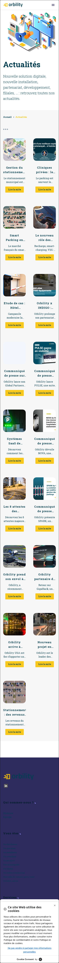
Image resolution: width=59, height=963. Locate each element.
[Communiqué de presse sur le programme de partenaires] (14, 353)
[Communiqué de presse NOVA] (44, 421)
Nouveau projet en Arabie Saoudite (45, 644)
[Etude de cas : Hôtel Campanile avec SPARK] (14, 285)
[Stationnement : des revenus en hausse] (14, 692)
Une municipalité (11, 864)
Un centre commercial (14, 872)
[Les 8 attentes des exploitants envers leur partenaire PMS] (14, 488)
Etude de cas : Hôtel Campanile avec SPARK (14, 305)
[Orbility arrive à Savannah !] (14, 624)
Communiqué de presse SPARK (44, 509)
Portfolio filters (5, 129)
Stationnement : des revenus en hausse (14, 712)
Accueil (7, 117)
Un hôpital (8, 868)
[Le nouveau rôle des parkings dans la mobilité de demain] (44, 217)
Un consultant (9, 856)
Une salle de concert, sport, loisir (18, 876)
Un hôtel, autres (10, 881)
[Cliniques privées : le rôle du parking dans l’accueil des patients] (44, 149)
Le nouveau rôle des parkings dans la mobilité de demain (44, 237)
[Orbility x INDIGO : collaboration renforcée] (44, 285)
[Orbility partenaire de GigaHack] (44, 556)
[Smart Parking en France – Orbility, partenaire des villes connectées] (14, 217)
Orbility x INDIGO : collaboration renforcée (44, 305)
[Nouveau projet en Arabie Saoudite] (44, 624)
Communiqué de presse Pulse (44, 373)
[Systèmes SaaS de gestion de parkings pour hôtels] (14, 421)
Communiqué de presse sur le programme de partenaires (14, 373)
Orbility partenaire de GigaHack (44, 576)
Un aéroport (9, 860)
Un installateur (10, 852)
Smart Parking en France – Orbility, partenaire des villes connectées (14, 237)
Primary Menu (53, 5)
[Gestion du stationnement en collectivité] (14, 149)
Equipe (7, 816)
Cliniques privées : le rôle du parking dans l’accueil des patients (44, 170)
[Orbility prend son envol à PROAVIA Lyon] (14, 556)
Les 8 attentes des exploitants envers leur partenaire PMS (14, 509)
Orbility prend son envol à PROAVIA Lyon (14, 576)
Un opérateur (9, 848)
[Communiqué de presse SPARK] (44, 488)
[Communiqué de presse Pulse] (44, 353)
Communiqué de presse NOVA (44, 441)
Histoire (8, 813)
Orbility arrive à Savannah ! (14, 644)
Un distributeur (10, 844)
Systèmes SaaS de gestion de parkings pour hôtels (14, 441)
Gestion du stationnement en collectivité (14, 170)
